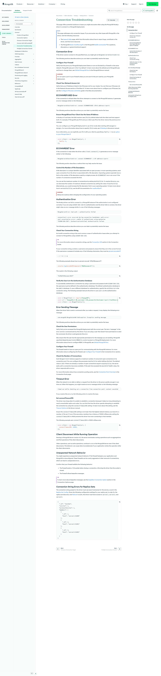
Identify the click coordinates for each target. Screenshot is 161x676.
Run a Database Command (22, 67)
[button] (126, 4)
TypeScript (17, 89)
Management (6, 29)
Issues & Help (67, 39)
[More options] (117, 20)
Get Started (152, 4)
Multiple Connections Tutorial (24, 48)
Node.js (76, 15)
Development (6, 25)
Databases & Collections (21, 51)
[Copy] (119, 139)
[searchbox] (124, 10)
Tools (3, 37)
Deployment (5, 21)
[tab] (17, 10)
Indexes (17, 64)
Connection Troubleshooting (24, 46)
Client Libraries (68, 15)
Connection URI (97, 242)
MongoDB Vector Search (21, 72)
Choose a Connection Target (24, 40)
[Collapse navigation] (35, 673)
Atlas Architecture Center (6, 43)
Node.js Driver (83, 15)
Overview (17, 27)
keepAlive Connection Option (97, 480)
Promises (17, 56)
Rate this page (130, 19)
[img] (128, 23)
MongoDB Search (19, 70)
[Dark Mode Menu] (157, 10)
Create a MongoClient (23, 35)
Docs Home (59, 15)
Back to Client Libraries (23, 17)
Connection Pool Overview (107, 372)
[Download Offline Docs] (32, 673)
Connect (91, 15)
